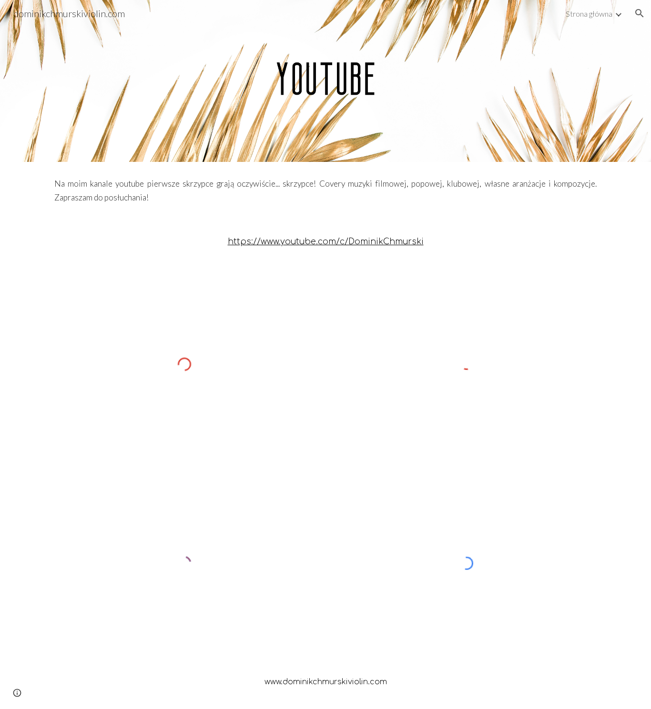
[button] (639, 13)
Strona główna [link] (589, 13)
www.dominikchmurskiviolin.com (325, 682)
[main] (325, 191)
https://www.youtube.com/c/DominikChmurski (326, 241)
